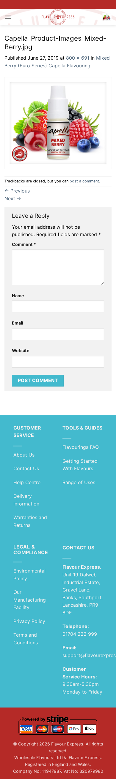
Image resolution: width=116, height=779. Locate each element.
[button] (8, 16)
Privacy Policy (29, 621)
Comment (24, 244)
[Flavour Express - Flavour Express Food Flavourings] (58, 17)
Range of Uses (78, 482)
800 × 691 (77, 58)
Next (12, 198)
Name (18, 295)
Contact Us (26, 468)
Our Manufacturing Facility (29, 599)
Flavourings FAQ (80, 447)
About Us (24, 455)
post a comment (84, 181)
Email (17, 322)
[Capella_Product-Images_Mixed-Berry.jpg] (58, 122)
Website (20, 350)
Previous (17, 191)
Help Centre (26, 482)
